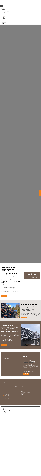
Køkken (4, 17)
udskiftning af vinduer (27, 362)
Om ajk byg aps (4, 22)
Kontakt (3, 23)
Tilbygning (4, 13)
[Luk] (20, 406)
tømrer (28, 359)
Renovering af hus (23, 395)
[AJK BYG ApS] (3, 4)
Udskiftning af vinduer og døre (6, 12)
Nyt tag (22, 394)
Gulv (3, 19)
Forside (2, 8)
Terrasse (4, 18)
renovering (32, 362)
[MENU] (1, 6)
